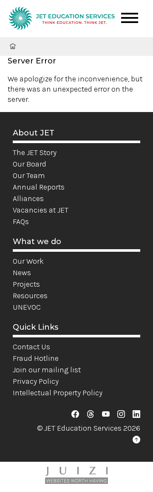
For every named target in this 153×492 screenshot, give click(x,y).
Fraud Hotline (36, 358)
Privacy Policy (36, 381)
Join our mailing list (47, 369)
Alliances (28, 198)
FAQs (21, 221)
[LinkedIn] (136, 414)
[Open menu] (129, 18)
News (22, 272)
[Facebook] (75, 414)
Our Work (28, 261)
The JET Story (35, 152)
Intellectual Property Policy (57, 392)
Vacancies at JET (40, 210)
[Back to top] (136, 439)
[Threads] (90, 414)
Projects (26, 284)
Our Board (29, 164)
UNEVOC (27, 307)
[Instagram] (121, 414)
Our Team (29, 175)
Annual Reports (39, 187)
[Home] (61, 19)
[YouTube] (106, 414)
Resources (30, 295)
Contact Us (31, 346)
